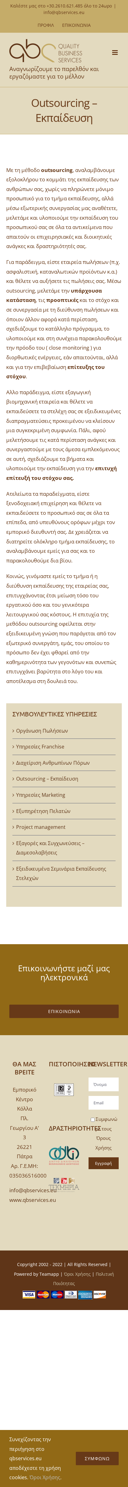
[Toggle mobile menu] (115, 52)
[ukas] (64, 1086)
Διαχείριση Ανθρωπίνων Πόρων (53, 762)
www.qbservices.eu (32, 1199)
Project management (41, 827)
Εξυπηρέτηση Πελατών (43, 811)
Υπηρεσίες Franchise (40, 746)
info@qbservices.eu (64, 12)
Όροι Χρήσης (77, 1274)
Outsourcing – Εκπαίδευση (47, 778)
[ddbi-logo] (64, 1148)
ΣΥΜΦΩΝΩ (97, 1458)
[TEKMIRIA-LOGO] (64, 1178)
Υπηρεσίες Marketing (40, 794)
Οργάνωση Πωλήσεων (42, 730)
